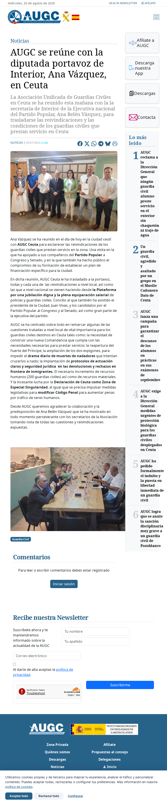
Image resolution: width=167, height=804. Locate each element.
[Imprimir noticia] (114, 144)
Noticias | (17, 143)
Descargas (57, 759)
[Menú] (156, 17)
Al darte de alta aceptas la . (43, 672)
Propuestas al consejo (110, 752)
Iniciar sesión (64, 584)
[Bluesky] (107, 144)
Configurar (75, 796)
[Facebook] (80, 144)
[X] (87, 144)
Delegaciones (110, 759)
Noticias (19, 40)
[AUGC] (49, 728)
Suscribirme (120, 685)
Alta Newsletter (125, 3)
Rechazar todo (48, 796)
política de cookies (19, 787)
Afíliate (150, 3)
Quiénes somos (57, 752)
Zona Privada (57, 744)
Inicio (111, 767)
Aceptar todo (19, 796)
